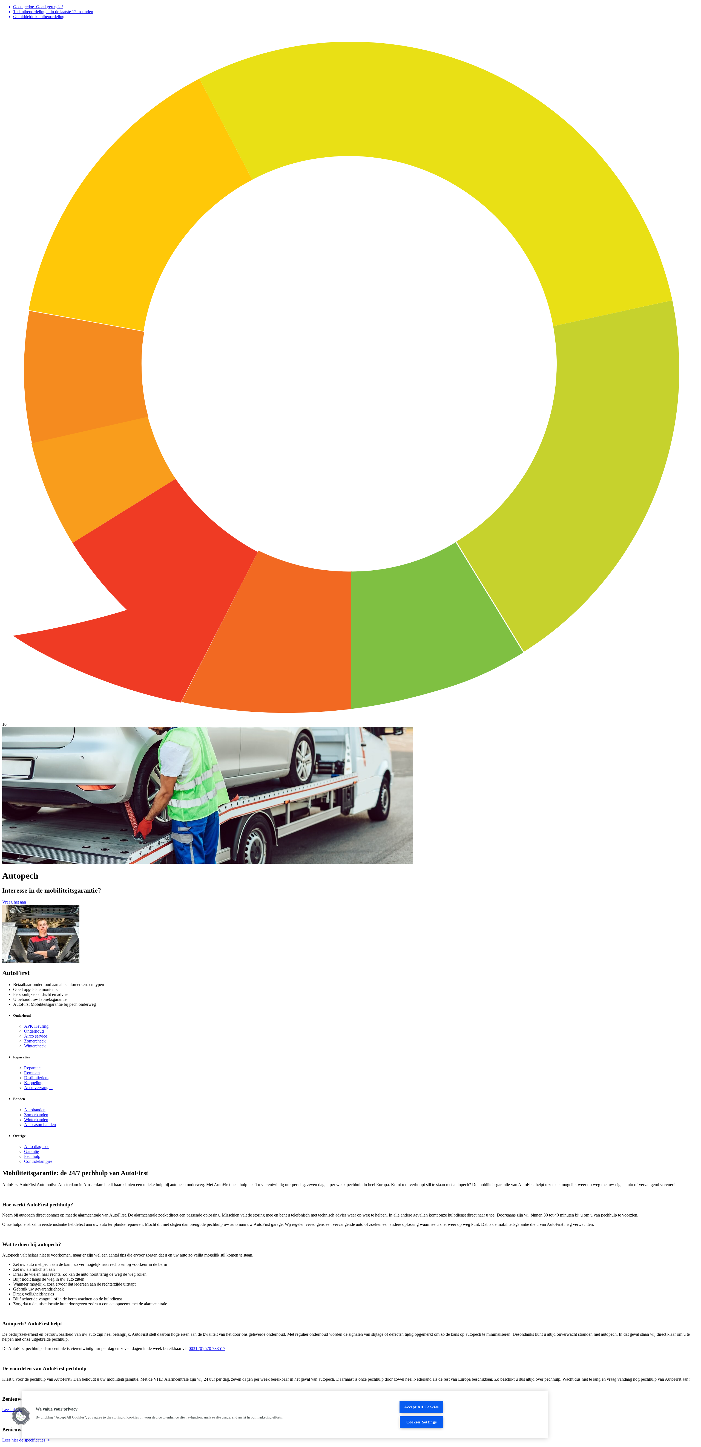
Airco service (35, 1036)
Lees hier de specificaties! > (26, 1440)
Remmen (32, 1072)
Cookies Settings (421, 1422)
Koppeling (33, 1082)
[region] (285, 1414)
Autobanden (34, 1109)
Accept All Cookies (421, 1407)
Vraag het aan (14, 902)
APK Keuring (36, 1026)
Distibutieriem (36, 1077)
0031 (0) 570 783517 (207, 1348)
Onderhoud (34, 1031)
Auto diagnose (36, 1146)
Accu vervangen (38, 1087)
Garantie (31, 1151)
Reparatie (32, 1068)
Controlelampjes (38, 1161)
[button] (21, 1416)
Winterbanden (36, 1119)
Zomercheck (35, 1041)
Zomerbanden (36, 1114)
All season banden (40, 1124)
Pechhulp (32, 1156)
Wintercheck (35, 1046)
